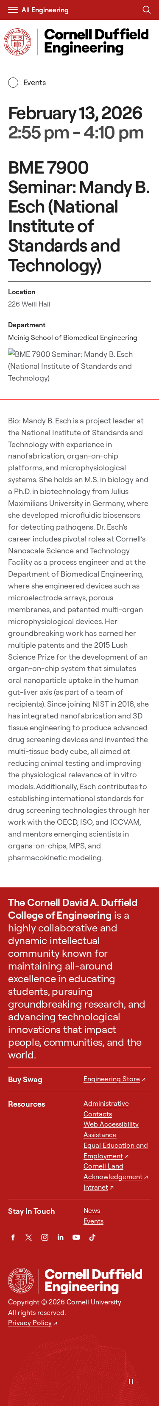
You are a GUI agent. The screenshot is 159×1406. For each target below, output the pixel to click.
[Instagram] (45, 1237)
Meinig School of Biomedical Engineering (72, 337)
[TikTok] (92, 1237)
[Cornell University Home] (20, 1280)
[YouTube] (76, 1237)
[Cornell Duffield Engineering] (94, 1281)
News (92, 1210)
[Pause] (131, 1382)
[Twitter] (28, 1237)
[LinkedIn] (60, 1237)
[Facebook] (13, 1237)
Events (35, 82)
